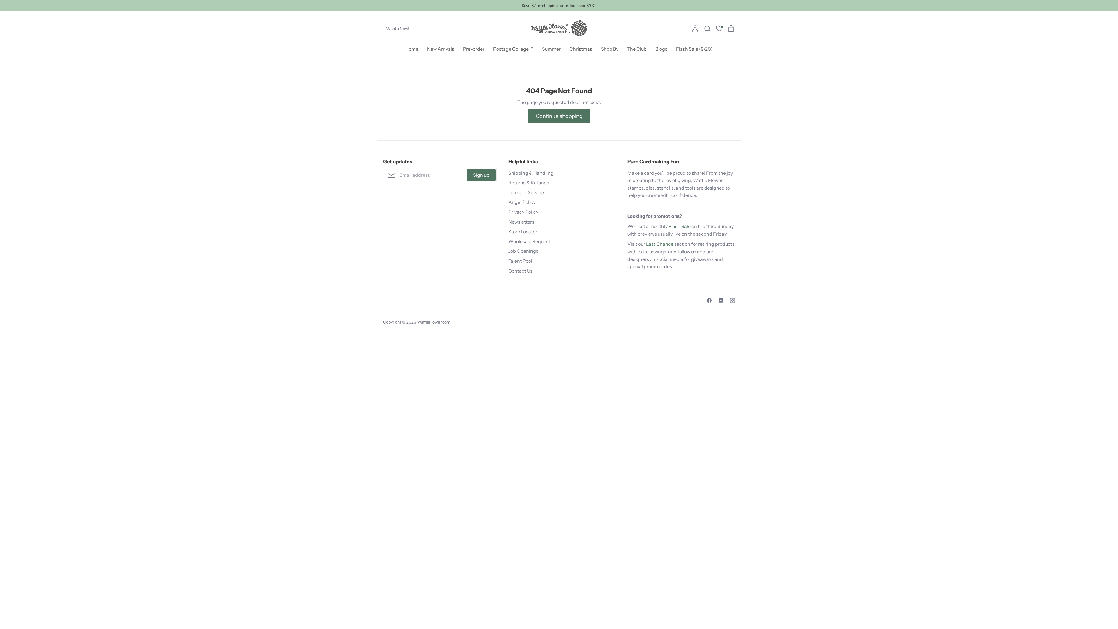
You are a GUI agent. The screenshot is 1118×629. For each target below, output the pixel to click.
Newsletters (521, 222)
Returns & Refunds (528, 182)
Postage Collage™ (513, 49)
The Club (637, 49)
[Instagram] (732, 300)
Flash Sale (679, 226)
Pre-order (473, 49)
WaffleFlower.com (434, 322)
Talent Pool (520, 261)
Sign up (481, 175)
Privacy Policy (523, 212)
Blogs (661, 49)
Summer (551, 49)
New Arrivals (440, 49)
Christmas (580, 49)
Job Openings (523, 251)
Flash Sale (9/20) (694, 49)
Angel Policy (521, 202)
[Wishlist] (719, 29)
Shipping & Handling (530, 173)
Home (411, 49)
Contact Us (520, 271)
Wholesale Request (529, 241)
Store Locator (522, 231)
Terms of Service (526, 192)
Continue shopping (559, 116)
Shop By (609, 49)
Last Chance (659, 244)
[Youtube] (721, 300)
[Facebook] (709, 300)
